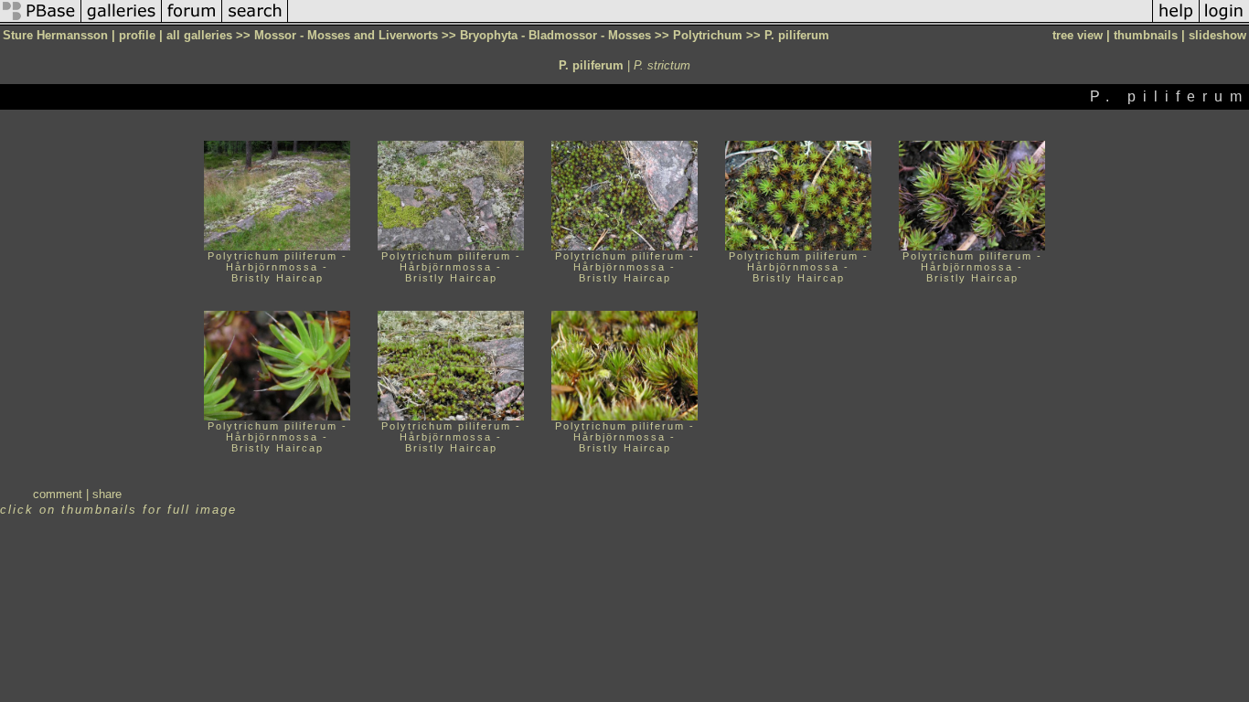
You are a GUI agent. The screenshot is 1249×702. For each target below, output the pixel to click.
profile (137, 35)
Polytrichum (707, 35)
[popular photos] (720, 21)
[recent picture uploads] (121, 21)
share (107, 494)
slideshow (1217, 35)
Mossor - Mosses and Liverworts (346, 35)
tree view (1077, 35)
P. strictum (662, 65)
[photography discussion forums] (192, 21)
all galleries (199, 35)
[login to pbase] (1224, 21)
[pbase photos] (40, 21)
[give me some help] (1176, 21)
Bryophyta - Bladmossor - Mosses (555, 35)
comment (57, 494)
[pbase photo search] (255, 21)
